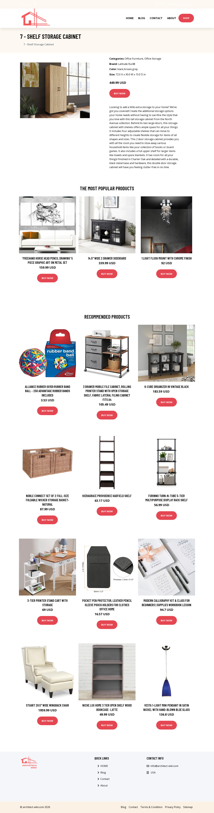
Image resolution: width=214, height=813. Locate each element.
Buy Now (119, 93)
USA (162, 4)
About (171, 18)
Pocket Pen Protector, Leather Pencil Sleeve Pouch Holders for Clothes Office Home (107, 604)
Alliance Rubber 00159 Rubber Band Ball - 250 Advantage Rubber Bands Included (47, 391)
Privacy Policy (173, 807)
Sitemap (188, 807)
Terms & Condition (151, 807)
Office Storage (152, 58)
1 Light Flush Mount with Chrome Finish (166, 258)
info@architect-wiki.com (179, 4)
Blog (141, 18)
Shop (186, 18)
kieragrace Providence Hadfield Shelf (107, 496)
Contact (156, 18)
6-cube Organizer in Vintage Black (166, 387)
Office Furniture (134, 58)
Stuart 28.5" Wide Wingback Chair (47, 705)
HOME (129, 18)
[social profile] (35, 4)
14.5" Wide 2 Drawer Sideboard (107, 258)
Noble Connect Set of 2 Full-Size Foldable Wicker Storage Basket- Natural (47, 500)
